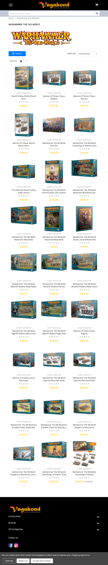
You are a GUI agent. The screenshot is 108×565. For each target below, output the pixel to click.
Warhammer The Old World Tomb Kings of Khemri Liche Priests (84, 144)
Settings (9, 560)
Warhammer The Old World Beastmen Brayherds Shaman (54, 238)
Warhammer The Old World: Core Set (54, 144)
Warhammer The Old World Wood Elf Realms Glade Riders (24, 285)
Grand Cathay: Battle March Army (23, 97)
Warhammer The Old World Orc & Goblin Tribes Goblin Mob (24, 426)
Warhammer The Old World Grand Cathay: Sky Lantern (54, 191)
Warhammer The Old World (28, 18)
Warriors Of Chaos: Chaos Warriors (84, 97)
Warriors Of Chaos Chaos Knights (84, 332)
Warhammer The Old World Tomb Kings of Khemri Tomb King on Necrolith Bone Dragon (54, 473)
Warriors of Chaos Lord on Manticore (24, 379)
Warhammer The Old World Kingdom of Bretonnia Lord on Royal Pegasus (24, 473)
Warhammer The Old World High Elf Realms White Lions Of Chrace (24, 332)
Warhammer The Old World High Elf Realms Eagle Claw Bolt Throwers (54, 332)
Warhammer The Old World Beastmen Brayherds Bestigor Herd (23, 238)
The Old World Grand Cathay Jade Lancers (23, 191)
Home (11, 18)
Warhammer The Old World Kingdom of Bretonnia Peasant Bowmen (84, 426)
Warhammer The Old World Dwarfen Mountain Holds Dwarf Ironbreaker (84, 379)
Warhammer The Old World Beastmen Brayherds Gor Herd (84, 191)
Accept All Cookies (42, 560)
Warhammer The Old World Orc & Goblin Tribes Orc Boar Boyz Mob (54, 426)
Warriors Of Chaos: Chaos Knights (54, 97)
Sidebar (18, 54)
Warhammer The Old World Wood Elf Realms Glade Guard (84, 285)
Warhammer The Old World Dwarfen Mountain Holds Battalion (54, 379)
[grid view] (20, 61)
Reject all (23, 560)
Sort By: (71, 54)
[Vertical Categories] (11, 5)
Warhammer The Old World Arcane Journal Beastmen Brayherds (84, 238)
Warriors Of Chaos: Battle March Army (24, 144)
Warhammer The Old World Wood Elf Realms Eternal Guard (54, 285)
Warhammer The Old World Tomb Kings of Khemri (84, 473)
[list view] (25, 61)
